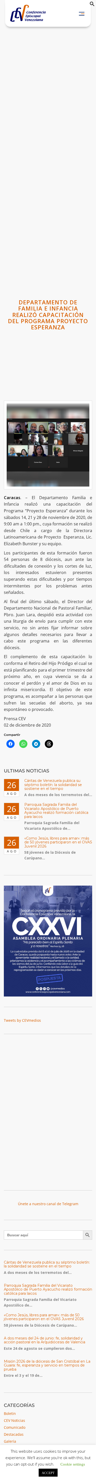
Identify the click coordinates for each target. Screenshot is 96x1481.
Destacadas (14, 1434)
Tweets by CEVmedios (22, 1020)
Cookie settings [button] (72, 1464)
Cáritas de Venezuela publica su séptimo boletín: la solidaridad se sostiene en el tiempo (53, 784)
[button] (92, 5)
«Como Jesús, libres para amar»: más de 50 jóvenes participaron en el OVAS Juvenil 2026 (58, 842)
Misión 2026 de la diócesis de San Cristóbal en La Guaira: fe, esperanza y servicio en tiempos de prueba (47, 1365)
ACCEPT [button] (48, 1472)
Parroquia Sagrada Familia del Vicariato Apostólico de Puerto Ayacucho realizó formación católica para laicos (56, 810)
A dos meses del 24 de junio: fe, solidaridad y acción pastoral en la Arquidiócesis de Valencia (44, 1340)
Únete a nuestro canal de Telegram (48, 1203)
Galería (10, 1441)
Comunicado (14, 1427)
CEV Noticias (14, 1420)
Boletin (10, 1413)
